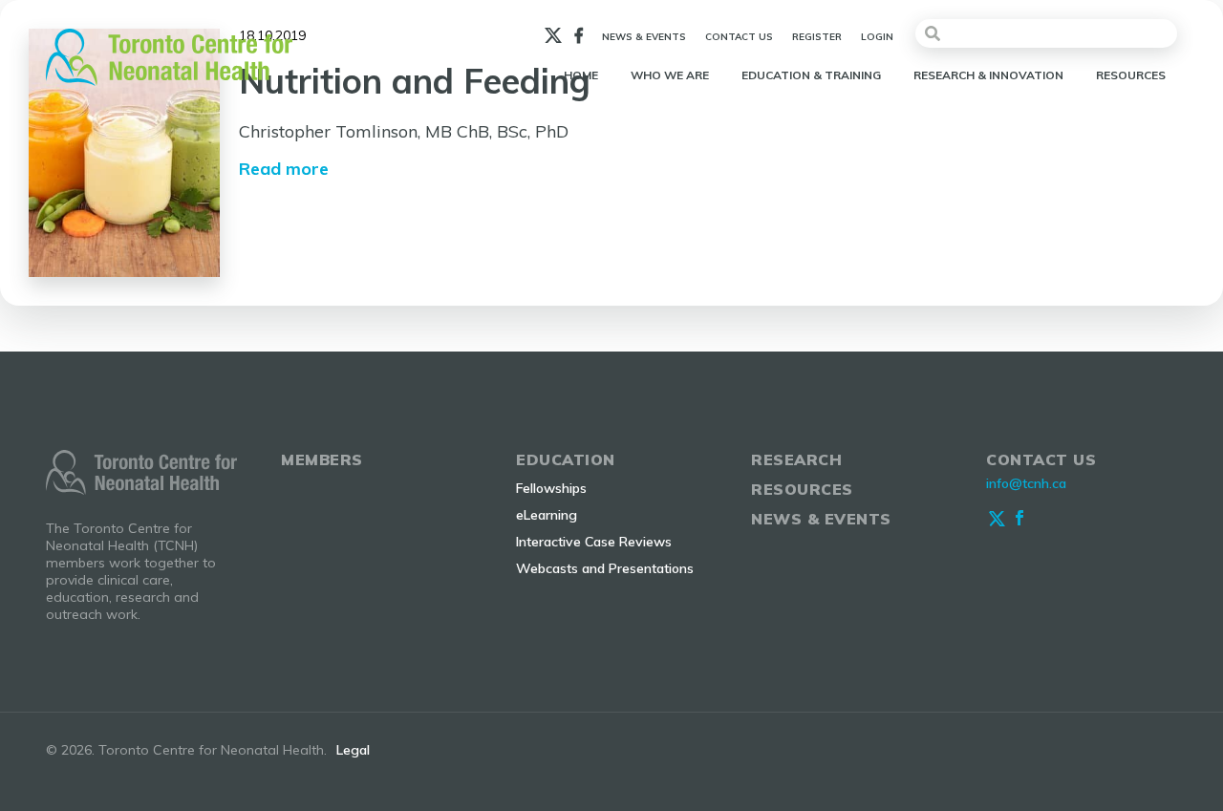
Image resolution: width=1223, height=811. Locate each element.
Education (565, 459)
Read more (284, 169)
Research (796, 459)
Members (322, 459)
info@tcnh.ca (1026, 483)
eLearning (546, 514)
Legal (353, 749)
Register (817, 37)
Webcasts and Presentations (605, 568)
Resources (1131, 75)
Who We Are (670, 75)
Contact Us (739, 37)
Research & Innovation (988, 75)
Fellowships (551, 488)
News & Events (644, 37)
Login (877, 37)
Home (581, 75)
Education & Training (811, 75)
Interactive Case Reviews (594, 541)
